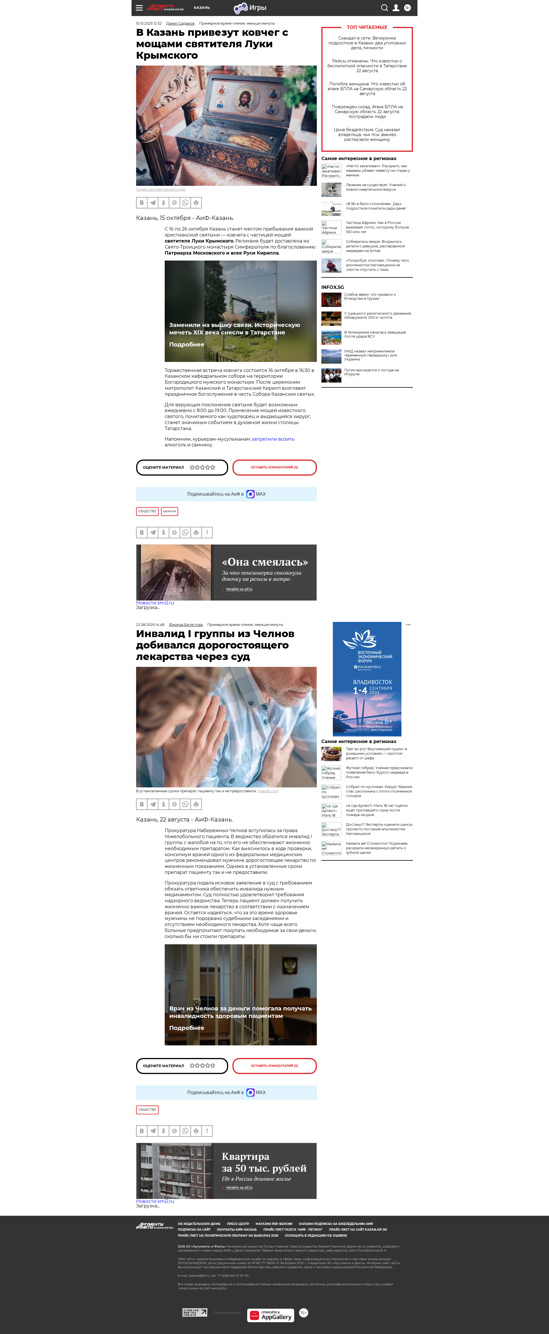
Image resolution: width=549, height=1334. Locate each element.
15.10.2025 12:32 (149, 23)
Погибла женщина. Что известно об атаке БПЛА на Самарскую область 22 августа (367, 89)
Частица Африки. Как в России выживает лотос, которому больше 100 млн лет (377, 227)
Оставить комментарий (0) (274, 467)
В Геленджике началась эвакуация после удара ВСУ (375, 334)
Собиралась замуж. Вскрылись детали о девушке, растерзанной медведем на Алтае (375, 246)
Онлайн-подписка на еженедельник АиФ (336, 1224)
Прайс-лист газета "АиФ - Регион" (293, 1229)
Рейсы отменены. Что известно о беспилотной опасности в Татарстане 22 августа (367, 66)
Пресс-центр (238, 1224)
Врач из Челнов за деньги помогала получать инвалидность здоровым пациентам (240, 1012)
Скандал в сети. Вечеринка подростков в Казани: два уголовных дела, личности (367, 43)
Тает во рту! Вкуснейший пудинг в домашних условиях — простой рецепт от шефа (376, 753)
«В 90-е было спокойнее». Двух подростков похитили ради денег (376, 206)
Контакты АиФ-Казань (237, 1229)
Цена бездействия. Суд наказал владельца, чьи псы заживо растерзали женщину (367, 134)
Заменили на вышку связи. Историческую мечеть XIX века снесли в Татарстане (234, 329)
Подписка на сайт (194, 1229)
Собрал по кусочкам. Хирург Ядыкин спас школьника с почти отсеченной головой (379, 791)
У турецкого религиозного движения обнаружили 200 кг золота (377, 316)
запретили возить (273, 439)
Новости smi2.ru (155, 603)
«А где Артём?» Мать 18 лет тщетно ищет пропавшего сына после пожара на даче (377, 810)
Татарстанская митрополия (160, 189)
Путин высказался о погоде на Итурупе (371, 372)
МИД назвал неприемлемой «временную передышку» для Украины (370, 355)
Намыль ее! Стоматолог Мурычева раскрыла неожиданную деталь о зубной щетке (376, 848)
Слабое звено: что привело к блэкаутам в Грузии (370, 297)
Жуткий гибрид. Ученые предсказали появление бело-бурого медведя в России (379, 772)
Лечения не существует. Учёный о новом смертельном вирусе (376, 187)
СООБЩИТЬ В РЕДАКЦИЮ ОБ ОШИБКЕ (316, 1236)
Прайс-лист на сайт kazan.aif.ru (358, 1229)
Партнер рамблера (227, 1312)
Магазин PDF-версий (274, 1224)
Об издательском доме (199, 1224)
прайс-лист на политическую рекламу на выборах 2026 (228, 1236)
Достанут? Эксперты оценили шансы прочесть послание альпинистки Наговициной (379, 829)
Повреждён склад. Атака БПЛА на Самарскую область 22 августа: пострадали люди (367, 112)
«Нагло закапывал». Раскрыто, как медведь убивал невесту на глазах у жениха (378, 170)
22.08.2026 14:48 (150, 624)
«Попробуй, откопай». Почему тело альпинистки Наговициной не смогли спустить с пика (377, 265)
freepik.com (268, 791)
